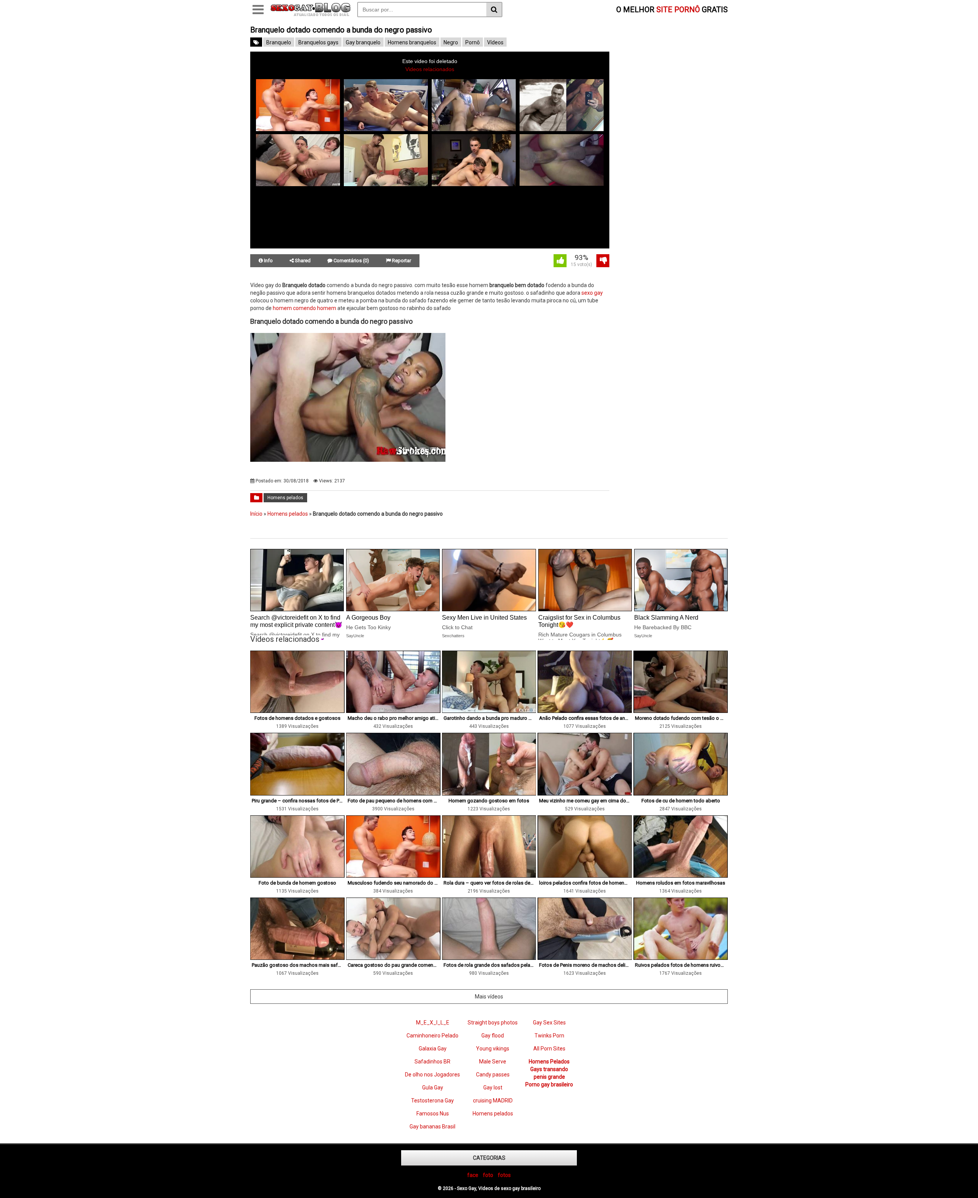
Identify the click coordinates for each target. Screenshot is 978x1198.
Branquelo (278, 42)
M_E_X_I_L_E (432, 1022)
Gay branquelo (363, 42)
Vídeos (495, 42)
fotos (504, 1175)
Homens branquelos (412, 42)
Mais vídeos (489, 996)
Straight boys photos (493, 1022)
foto (488, 1175)
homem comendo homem (304, 308)
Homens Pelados (549, 1061)
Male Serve (492, 1061)
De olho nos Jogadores (432, 1074)
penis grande (549, 1077)
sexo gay (592, 293)
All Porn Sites (549, 1048)
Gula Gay (432, 1087)
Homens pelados (285, 497)
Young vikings (492, 1048)
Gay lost (492, 1087)
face (472, 1175)
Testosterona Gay (432, 1100)
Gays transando (549, 1069)
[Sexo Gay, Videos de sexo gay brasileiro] (310, 14)
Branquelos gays (318, 42)
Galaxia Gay (433, 1048)
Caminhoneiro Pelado (432, 1035)
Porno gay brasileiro (549, 1084)
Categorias (489, 1158)
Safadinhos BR (432, 1061)
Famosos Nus (432, 1113)
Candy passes (493, 1074)
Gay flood (492, 1035)
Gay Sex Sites (549, 1022)
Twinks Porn (549, 1035)
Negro (451, 42)
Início (256, 514)
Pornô (472, 42)
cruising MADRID (493, 1100)
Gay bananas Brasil (432, 1126)
